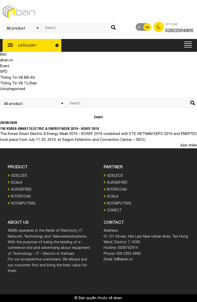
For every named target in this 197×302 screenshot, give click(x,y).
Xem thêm (188, 145)
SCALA (16, 183)
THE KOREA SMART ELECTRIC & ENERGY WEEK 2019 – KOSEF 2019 (49, 128)
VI (139, 27)
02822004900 (179, 30)
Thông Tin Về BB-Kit (17, 78)
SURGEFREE (21, 189)
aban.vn (6, 60)
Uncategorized (12, 89)
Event (4, 66)
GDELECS (115, 176)
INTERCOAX (21, 196)
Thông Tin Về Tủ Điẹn (18, 83)
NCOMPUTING (23, 203)
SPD (3, 72)
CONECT (114, 210)
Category (27, 45)
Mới (3, 54)
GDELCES (19, 176)
